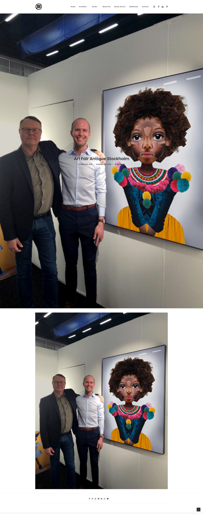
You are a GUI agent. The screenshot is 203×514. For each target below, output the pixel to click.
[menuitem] (73, 6)
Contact (145, 7)
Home (73, 7)
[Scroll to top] (198, 509)
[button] (154, 6)
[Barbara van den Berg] (38, 6)
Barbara (121, 164)
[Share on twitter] (92, 498)
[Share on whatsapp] (104, 498)
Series (94, 7)
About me (107, 7)
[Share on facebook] (89, 498)
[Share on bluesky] (107, 498)
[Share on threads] (95, 498)
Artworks (82, 7)
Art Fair (107, 164)
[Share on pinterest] (98, 498)
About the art (119, 7)
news (100, 164)
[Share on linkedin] (101, 498)
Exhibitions (133, 7)
